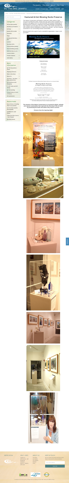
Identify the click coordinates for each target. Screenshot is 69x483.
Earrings (9, 29)
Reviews (34, 461)
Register (57, 9)
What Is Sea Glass (11, 74)
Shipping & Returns (11, 71)
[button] (67, 241)
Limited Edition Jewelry (12, 46)
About (53, 5)
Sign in (51, 9)
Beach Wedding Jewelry (12, 48)
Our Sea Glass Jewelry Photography (12, 108)
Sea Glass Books (11, 119)
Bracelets (9, 33)
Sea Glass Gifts (10, 44)
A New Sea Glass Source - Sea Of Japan (13, 116)
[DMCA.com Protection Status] (23, 474)
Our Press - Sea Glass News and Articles (12, 79)
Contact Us (22, 457)
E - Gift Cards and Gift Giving (12, 86)
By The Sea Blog (11, 90)
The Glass (46, 5)
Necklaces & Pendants (12, 26)
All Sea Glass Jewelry (12, 24)
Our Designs (35, 460)
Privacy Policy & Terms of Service (12, 93)
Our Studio (35, 459)
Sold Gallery (10, 58)
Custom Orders (10, 53)
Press (34, 463)
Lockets (9, 42)
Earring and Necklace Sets (12, 38)
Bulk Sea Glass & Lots (12, 51)
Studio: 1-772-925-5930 (42, 9)
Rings (8, 35)
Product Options (11, 55)
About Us (9, 76)
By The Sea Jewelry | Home (12, 68)
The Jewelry (37, 5)
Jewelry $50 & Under (12, 31)
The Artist (35, 457)
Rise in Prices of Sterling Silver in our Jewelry (13, 104)
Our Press (60, 5)
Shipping (22, 461)
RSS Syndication (11, 96)
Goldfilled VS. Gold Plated (11, 112)
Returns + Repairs (24, 463)
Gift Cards (22, 464)
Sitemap (52, 479)
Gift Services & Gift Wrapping (11, 83)
